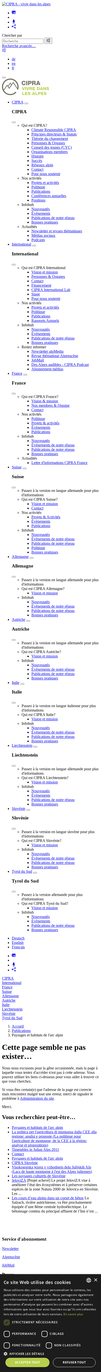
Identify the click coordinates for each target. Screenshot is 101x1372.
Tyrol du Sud (22, 871)
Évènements (40, 213)
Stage (35, 294)
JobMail (37, 360)
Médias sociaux (43, 235)
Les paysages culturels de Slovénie (38, 1176)
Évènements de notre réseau (53, 445)
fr (13, 68)
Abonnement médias (47, 369)
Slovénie (18, 808)
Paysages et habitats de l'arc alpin (37, 1127)
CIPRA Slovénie (25, 1163)
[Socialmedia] (14, 27)
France (17, 373)
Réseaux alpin (42, 165)
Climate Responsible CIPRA (53, 130)
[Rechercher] (48, 41)
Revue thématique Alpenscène (54, 356)
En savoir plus (73, 1314)
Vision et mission (44, 272)
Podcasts (38, 240)
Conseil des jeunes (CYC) (51, 147)
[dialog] (50, 1323)
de (13, 59)
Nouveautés (40, 209)
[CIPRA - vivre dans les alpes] (26, 4)
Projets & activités (45, 423)
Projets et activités (45, 183)
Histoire (37, 156)
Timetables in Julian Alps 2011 (35, 1149)
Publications (40, 191)
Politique (38, 187)
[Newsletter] (14, 13)
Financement (41, 285)
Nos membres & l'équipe (50, 405)
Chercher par (12, 35)
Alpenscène (11, 1257)
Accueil (18, 1026)
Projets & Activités (45, 517)
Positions (38, 200)
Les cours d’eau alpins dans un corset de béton (48, 1198)
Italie (15, 682)
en (13, 63)
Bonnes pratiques (44, 222)
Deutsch (18, 938)
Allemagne (20, 557)
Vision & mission (44, 401)
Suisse (17, 467)
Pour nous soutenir (45, 174)
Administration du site (37, 1098)
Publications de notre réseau (53, 218)
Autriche (18, 619)
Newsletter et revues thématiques (56, 231)
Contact (37, 169)
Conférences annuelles (48, 196)
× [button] (95, 1280)
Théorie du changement (49, 138)
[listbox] (88, 1280)
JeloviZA (19, 1180)
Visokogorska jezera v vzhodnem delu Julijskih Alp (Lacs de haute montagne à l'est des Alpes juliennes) (52, 1169)
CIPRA (17, 102)
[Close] (14, 122)
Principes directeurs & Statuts (54, 134)
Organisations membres (49, 152)
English (18, 943)
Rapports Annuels (45, 320)
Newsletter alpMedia (47, 351)
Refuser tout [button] (74, 1362)
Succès (36, 161)
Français (18, 947)
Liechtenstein (22, 745)
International (21, 244)
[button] (50, 1353)
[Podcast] (14, 22)
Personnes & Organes (48, 143)
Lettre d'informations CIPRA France (59, 463)
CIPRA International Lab (50, 290)
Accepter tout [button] (27, 1362)
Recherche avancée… (19, 46)
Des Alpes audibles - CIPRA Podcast (60, 365)
